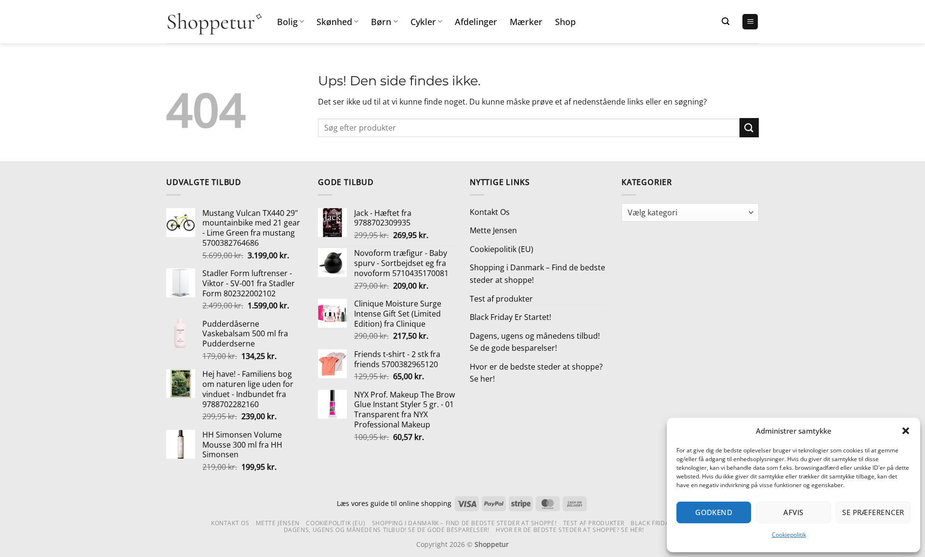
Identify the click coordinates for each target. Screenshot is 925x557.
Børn (381, 21)
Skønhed (334, 21)
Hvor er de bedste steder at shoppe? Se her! (536, 373)
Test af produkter (501, 298)
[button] (906, 431)
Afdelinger (476, 21)
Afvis (793, 512)
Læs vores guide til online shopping (394, 503)
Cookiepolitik (789, 534)
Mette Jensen (493, 230)
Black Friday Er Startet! (510, 317)
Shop (565, 21)
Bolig (287, 21)
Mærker (526, 21)
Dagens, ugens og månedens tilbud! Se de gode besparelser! (535, 342)
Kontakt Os (490, 212)
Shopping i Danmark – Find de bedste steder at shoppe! (537, 273)
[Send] (749, 127)
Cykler (423, 21)
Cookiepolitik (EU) (501, 249)
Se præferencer (873, 512)
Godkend (713, 512)
